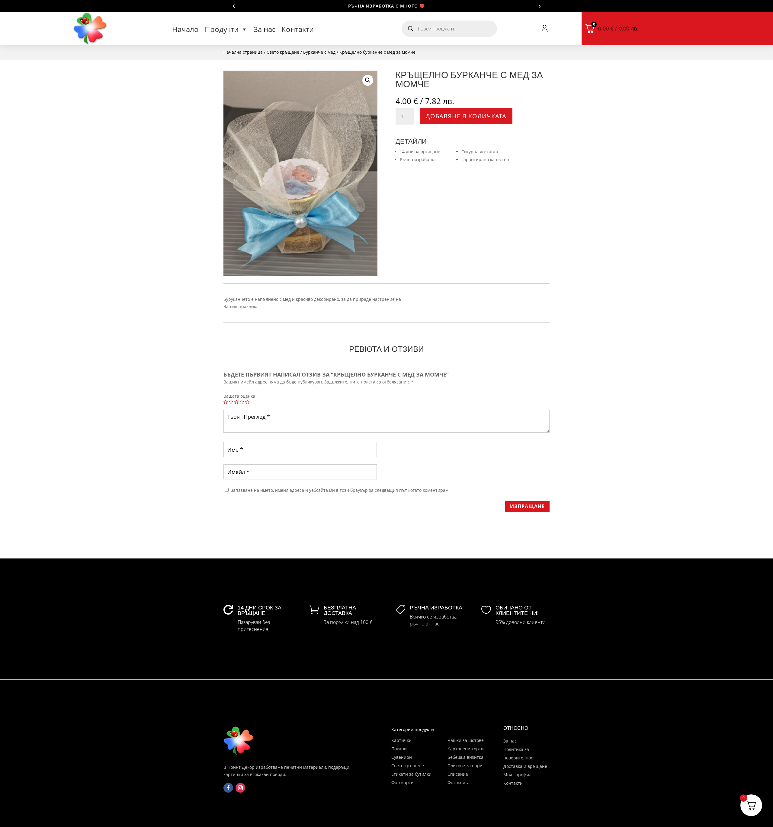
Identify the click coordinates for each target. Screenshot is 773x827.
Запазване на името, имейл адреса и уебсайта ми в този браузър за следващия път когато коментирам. (340, 490)
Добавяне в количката (466, 116)
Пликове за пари (465, 765)
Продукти (222, 29)
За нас (264, 29)
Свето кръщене (283, 52)
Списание (457, 774)
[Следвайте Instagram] (240, 788)
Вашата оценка (239, 396)
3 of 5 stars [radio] (236, 402)
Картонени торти (465, 749)
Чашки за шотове (465, 740)
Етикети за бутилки (411, 774)
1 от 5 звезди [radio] (225, 402)
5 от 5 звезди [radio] (247, 402)
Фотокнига (458, 782)
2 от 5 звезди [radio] (231, 402)
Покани (399, 749)
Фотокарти (402, 782)
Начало (185, 29)
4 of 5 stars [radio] (242, 402)
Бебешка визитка (465, 757)
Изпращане (527, 506)
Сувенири (401, 757)
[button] (367, 80)
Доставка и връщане (525, 766)
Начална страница (243, 52)
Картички (401, 740)
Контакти (297, 29)
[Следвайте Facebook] (228, 788)
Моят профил (517, 775)
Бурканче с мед (319, 52)
